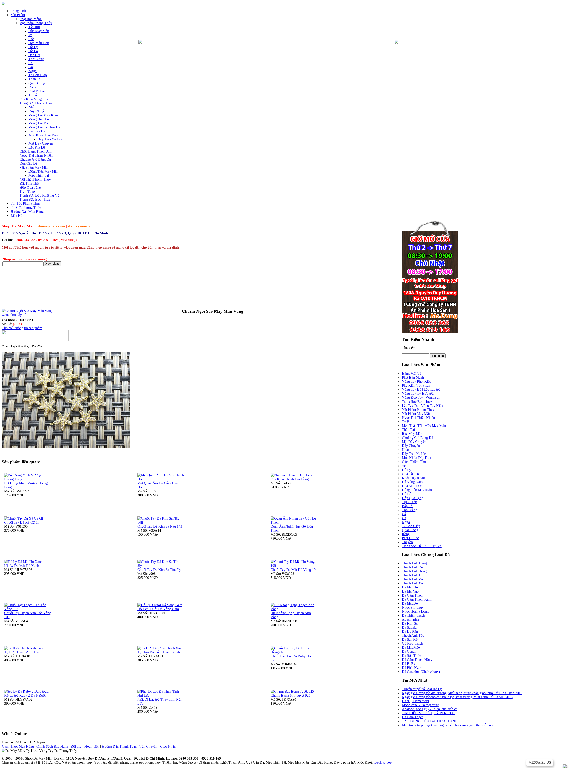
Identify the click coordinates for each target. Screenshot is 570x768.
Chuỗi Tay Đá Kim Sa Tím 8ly (159, 570)
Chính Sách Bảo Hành (52, 746)
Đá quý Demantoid (415, 701)
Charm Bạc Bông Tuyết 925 (290, 695)
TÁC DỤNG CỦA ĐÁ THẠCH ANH (430, 721)
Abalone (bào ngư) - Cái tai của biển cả (429, 709)
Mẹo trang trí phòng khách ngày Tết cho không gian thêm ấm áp (447, 725)
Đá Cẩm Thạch (412, 717)
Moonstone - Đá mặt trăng (420, 705)
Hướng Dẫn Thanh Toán (119, 746)
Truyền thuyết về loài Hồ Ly (422, 689)
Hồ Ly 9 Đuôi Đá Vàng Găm (158, 609)
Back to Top (383, 762)
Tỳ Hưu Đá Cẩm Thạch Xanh (158, 652)
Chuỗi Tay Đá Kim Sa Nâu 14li (159, 526)
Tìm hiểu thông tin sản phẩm (22, 328)
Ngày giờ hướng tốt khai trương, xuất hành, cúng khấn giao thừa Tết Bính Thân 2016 (462, 693)
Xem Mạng (52, 263)
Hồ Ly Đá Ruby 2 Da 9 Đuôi (25, 695)
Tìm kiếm (408, 348)
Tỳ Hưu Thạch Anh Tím (21, 652)
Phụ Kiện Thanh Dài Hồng (290, 479)
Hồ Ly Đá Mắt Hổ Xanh (21, 566)
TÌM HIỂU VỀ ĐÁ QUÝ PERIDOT (428, 713)
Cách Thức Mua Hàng (18, 746)
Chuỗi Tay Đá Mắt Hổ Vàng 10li (294, 570)
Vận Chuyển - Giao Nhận (157, 746)
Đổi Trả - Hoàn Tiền (85, 746)
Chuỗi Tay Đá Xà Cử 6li (21, 522)
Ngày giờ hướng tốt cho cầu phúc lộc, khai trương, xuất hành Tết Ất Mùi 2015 (457, 697)
